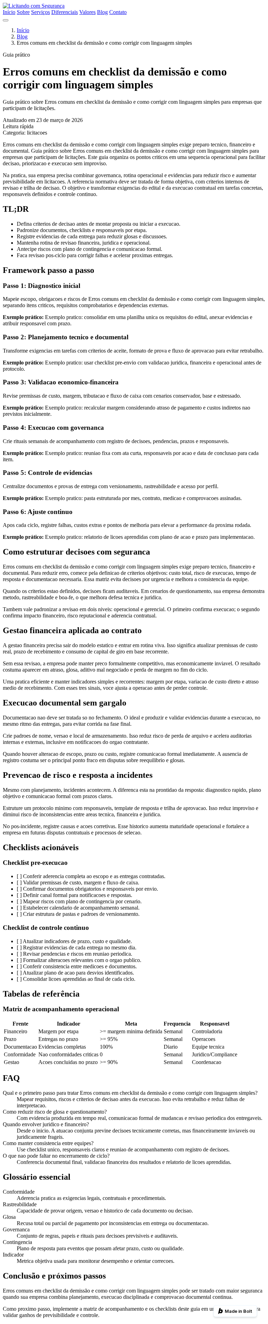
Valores (87, 12)
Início (9, 12)
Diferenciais (64, 12)
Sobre (23, 12)
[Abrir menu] (5, 20)
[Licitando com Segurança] (34, 6)
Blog (102, 12)
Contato (118, 12)
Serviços (40, 12)
